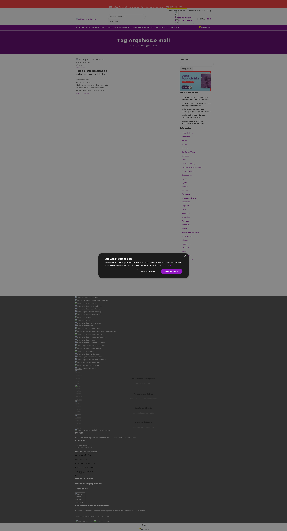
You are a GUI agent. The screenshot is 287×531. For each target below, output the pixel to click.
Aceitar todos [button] (171, 271)
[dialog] (143, 265)
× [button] (185, 256)
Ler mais (167, 265)
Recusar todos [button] (148, 271)
